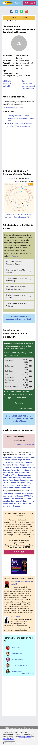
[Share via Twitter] (16, 12)
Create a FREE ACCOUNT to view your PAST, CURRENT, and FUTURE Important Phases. (19, 418)
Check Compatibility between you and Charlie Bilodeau (28, 85)
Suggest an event (27, 408)
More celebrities (28, 673)
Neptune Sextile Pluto (22, 488)
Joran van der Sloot (19, 665)
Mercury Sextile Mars (16, 473)
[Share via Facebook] (11, 12)
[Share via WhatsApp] (21, 12)
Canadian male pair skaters (14, 498)
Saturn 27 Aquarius (15, 462)
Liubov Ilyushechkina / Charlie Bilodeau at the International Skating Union (21, 118)
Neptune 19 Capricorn (20, 465)
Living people (8, 493)
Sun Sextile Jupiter (20, 467)
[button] (19, 263)
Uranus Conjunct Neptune (13, 485)
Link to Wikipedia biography (13, 107)
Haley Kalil (16, 648)
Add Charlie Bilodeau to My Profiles (7, 83)
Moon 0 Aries (8, 457)
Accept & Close (9, 743)
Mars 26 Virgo (16, 460)
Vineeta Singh (17, 671)
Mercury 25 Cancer (22, 457)
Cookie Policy (8, 739)
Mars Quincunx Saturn (17, 478)
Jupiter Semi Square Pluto (19, 483)
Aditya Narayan (17, 659)
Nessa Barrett (17, 653)
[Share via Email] (26, 12)
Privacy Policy (25, 737)
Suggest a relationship (25, 445)
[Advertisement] (19, 148)
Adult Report (16, 617)
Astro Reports (12, 256)
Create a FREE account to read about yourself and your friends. (19, 317)
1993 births (28, 496)
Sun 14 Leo (26, 455)
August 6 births (20, 493)
